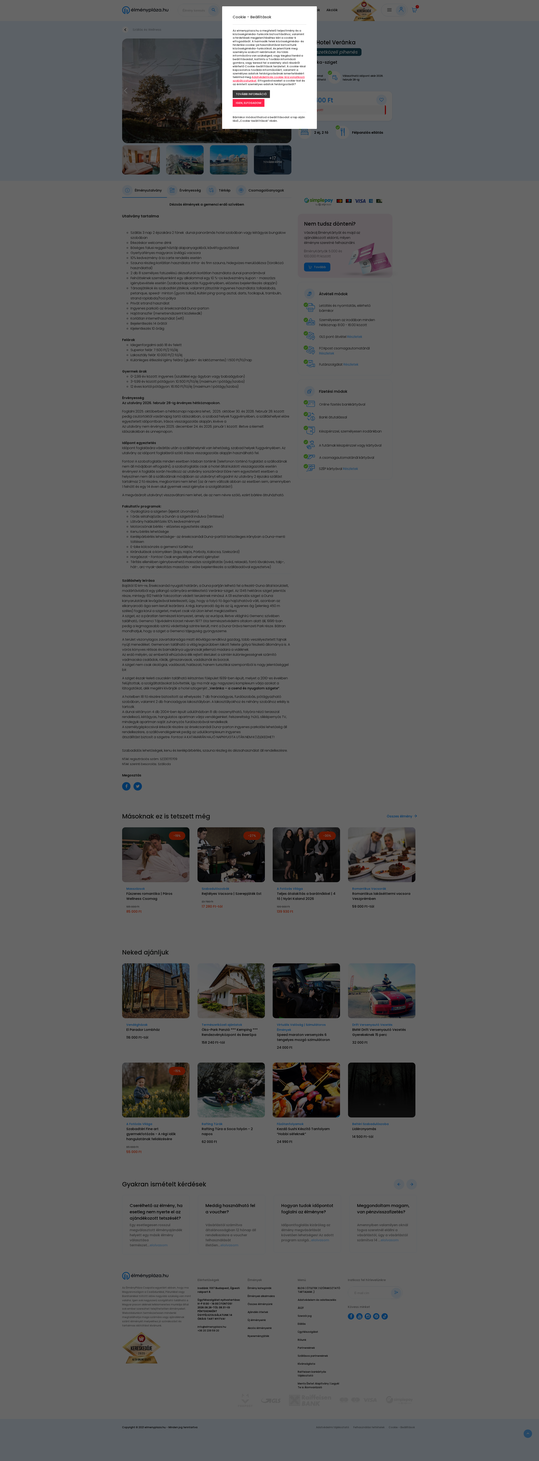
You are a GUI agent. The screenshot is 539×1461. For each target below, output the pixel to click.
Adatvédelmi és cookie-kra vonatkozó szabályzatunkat (269, 79)
